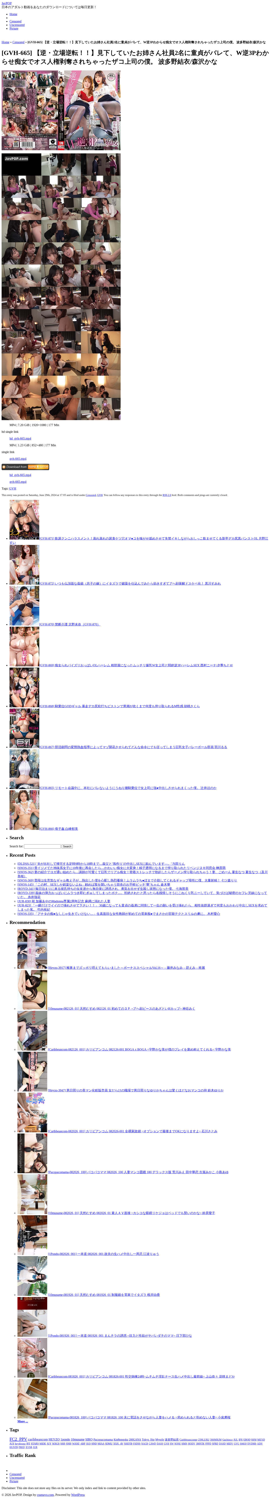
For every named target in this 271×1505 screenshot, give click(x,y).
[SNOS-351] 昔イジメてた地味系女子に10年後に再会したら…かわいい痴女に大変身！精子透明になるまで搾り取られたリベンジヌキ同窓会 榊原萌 (121, 868)
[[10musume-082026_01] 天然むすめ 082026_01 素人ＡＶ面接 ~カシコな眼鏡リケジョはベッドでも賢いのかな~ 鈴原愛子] (32, 1213)
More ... (22, 1421)
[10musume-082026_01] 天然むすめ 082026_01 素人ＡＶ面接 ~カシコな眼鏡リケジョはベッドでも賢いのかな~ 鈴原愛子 (131, 1213)
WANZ (76, 1443)
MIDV (230, 1443)
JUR (35, 1447)
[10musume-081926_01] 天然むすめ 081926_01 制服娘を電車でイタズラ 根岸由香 (104, 1294)
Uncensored (17, 25)
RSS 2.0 (167, 495)
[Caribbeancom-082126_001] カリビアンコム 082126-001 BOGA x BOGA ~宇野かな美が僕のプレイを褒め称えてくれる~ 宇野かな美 (139, 1049)
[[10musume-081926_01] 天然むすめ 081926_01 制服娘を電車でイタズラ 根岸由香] (32, 1294)
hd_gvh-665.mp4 (20, 438)
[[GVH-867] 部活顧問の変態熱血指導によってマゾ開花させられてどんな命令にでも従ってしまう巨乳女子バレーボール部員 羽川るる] (24, 747)
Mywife (159, 1439)
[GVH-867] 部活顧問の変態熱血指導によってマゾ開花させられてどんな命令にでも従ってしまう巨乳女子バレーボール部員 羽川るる (133, 747)
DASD (222, 1443)
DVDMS (251, 1443)
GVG (236, 1443)
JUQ (88, 1443)
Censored (15, 21)
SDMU (108, 1443)
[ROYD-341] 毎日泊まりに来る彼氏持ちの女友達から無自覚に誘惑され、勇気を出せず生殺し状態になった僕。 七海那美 (102, 888)
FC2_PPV (18, 1439)
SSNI (254, 1439)
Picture (14, 28)
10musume (78, 1439)
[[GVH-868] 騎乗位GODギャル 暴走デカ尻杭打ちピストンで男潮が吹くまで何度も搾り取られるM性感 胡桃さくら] (24, 706)
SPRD (215, 1443)
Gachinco (227, 1439)
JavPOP (7, 3)
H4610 (243, 1443)
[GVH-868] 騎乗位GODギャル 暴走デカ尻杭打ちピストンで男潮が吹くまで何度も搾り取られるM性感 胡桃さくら (119, 706)
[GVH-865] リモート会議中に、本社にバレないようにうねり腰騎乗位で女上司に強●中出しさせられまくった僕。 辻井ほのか (127, 788)
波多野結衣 (172, 1439)
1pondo (65, 1439)
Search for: (16, 846)
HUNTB (14, 1447)
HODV (191, 1443)
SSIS (62, 1443)
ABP (82, 1443)
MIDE (42, 1443)
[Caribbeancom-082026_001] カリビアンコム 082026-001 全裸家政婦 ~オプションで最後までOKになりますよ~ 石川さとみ (132, 1131)
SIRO (89, 1439)
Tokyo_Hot (148, 1439)
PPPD (208, 1443)
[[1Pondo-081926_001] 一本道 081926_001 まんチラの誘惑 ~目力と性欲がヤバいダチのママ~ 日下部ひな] (32, 1335)
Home (13, 14)
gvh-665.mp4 (18, 458)
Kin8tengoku (121, 1439)
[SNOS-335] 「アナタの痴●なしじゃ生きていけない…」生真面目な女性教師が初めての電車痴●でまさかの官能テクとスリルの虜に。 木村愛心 (118, 913)
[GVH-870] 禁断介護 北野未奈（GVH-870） (69, 624)
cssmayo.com (45, 1494)
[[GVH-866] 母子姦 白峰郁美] (24, 828)
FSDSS (136, 1443)
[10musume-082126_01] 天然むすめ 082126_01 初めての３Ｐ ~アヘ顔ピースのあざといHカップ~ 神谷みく (121, 1008)
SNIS (68, 1443)
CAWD (152, 1443)
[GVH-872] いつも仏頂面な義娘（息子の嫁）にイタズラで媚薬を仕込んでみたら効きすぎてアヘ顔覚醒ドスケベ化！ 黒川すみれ (130, 583)
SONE (177, 1443)
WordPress (78, 1494)
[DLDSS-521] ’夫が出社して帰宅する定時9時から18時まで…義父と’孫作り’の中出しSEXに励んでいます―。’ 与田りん (101, 863)
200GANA (135, 1439)
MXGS (56, 1443)
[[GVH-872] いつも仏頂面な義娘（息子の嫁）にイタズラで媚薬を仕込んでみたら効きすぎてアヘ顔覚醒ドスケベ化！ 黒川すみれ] (24, 583)
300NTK (200, 1443)
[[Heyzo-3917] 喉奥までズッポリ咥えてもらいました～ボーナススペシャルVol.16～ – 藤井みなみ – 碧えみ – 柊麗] (32, 967)
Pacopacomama (103, 1439)
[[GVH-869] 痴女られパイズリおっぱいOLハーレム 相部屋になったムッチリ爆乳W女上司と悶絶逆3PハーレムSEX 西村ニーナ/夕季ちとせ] (24, 665)
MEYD (261, 1439)
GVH (12, 488)
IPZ (28, 1443)
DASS (160, 1443)
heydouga (20, 1443)
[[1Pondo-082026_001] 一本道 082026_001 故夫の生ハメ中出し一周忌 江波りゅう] (32, 1254)
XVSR (29, 1447)
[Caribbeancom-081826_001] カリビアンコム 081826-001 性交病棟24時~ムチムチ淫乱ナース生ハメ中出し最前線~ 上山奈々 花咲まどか (141, 1376)
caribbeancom (38, 1439)
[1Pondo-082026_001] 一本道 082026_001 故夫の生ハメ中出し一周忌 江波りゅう (103, 1254)
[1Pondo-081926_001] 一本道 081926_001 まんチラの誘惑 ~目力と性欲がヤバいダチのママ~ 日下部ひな (120, 1335)
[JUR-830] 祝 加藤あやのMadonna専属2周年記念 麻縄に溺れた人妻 (63, 901)
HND (94, 1443)
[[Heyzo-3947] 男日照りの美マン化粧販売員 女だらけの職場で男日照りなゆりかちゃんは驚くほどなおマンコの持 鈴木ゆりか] (32, 1090)
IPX (241, 1439)
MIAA (101, 1443)
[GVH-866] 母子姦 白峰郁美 (58, 828)
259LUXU (203, 1439)
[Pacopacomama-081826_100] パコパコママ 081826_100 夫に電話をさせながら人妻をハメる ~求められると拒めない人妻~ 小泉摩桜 (139, 1417)
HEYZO (54, 1439)
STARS (35, 1443)
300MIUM (216, 1439)
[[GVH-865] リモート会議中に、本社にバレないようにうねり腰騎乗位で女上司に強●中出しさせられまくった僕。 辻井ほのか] (24, 788)
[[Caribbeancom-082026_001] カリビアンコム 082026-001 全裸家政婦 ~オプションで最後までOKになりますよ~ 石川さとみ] (32, 1131)
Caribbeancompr (188, 1439)
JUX (12, 1443)
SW (172, 1443)
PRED (22, 1447)
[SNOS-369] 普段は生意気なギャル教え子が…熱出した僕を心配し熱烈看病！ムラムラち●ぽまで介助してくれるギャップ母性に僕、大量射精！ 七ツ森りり (127, 880)
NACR (144, 1443)
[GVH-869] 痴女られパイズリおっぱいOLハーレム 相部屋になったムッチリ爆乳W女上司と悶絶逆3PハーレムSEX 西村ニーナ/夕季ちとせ (136, 665)
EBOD (246, 1439)
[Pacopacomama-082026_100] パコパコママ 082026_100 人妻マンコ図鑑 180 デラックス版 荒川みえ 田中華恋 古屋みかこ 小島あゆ (138, 1172)
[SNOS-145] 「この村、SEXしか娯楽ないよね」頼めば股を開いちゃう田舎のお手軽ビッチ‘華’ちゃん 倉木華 (93, 884)
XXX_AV (118, 1443)
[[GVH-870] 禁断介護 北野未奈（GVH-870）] (24, 624)
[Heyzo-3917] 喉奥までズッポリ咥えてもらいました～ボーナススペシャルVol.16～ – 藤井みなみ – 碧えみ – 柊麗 (126, 967)
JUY (49, 1443)
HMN (184, 1443)
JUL (236, 1439)
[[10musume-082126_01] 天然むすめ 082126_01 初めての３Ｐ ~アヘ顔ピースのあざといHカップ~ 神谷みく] (32, 1008)
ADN (259, 1443)
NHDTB (128, 1443)
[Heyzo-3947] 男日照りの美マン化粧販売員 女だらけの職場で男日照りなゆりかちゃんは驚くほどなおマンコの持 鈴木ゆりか (136, 1090)
